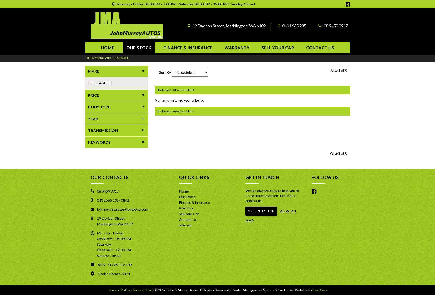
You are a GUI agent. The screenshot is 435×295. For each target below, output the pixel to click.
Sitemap (185, 225)
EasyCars (320, 290)
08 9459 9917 (336, 25)
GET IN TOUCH (261, 211)
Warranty (237, 47)
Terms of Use (143, 290)
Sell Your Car (278, 47)
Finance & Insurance (188, 47)
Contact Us (188, 219)
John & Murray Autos (99, 57)
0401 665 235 (294, 25)
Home (107, 47)
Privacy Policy (119, 290)
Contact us (320, 47)
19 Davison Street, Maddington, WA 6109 (229, 25)
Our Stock (139, 47)
